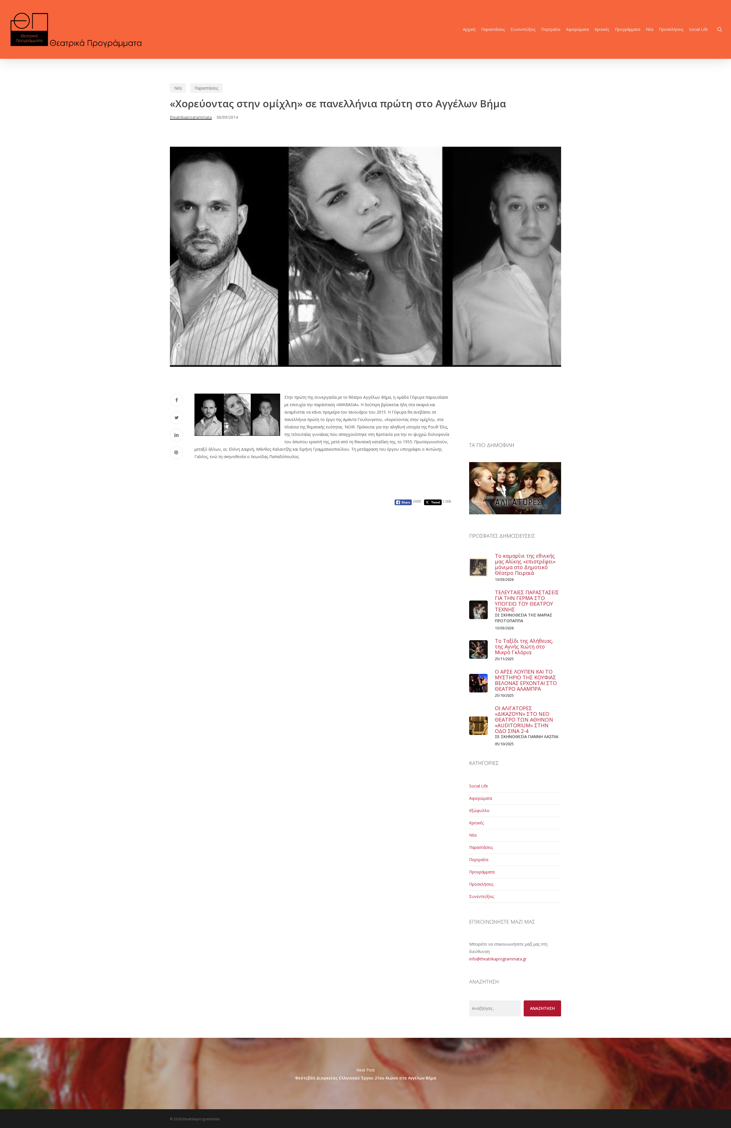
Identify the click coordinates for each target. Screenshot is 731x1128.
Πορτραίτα (478, 859)
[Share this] (176, 400)
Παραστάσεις (206, 88)
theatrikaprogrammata (191, 117)
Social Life (478, 786)
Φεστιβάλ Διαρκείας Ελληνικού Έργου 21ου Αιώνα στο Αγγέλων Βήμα (365, 1073)
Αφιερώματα (480, 798)
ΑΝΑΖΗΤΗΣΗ (542, 1008)
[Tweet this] (176, 417)
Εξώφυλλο (479, 810)
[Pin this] (176, 452)
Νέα (178, 88)
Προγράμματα (482, 872)
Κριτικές (476, 822)
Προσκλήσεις (481, 884)
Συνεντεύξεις (481, 896)
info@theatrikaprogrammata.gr (498, 959)
